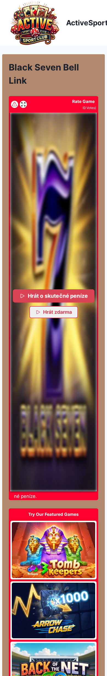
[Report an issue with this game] (14, 104)
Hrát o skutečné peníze (57, 296)
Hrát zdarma (57, 312)
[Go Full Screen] (23, 104)
